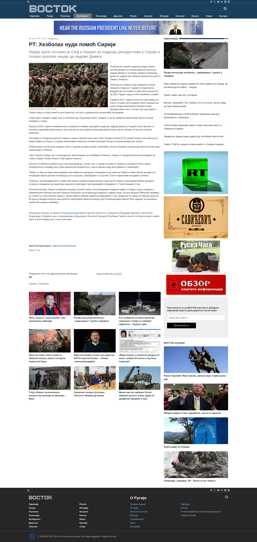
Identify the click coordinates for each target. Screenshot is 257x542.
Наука (209, 16)
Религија (134, 515)
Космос (195, 16)
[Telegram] (229, 2)
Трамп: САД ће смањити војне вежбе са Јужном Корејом (194, 144)
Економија (101, 16)
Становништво (137, 519)
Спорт (83, 526)
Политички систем (138, 511)
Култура (223, 16)
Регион (133, 16)
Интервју (164, 16)
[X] (215, 2)
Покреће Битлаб (188, 515)
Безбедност (83, 16)
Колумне (180, 16)
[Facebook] (211, 2)
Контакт (184, 508)
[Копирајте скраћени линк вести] (61, 277)
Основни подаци (137, 504)
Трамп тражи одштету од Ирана (180, 95)
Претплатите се (181, 325)
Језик (132, 523)
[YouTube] (218, 2)
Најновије (34, 16)
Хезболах (43, 283)
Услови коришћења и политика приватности (201, 511)
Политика (65, 16)
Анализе (148, 16)
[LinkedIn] (225, 2)
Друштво (118, 16)
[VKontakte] (222, 2)
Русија (50, 16)
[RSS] (28, 2)
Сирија (33, 283)
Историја (134, 508)
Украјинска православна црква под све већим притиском (193, 136)
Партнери (185, 504)
